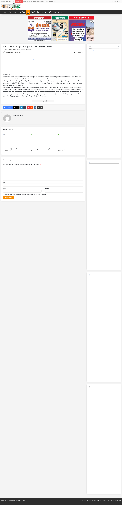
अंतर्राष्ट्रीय (15, 12)
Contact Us (58, 12)
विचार (38, 12)
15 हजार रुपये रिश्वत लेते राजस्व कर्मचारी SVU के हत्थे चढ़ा (68, 149)
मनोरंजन (44, 12)
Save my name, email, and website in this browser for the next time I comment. (25, 194)
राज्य (28, 12)
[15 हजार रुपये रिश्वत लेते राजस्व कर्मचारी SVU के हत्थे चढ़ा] (70, 141)
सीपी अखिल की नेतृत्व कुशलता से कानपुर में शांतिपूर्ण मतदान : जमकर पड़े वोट (43, 149)
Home (4, 12)
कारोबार (22, 12)
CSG (24, 500)
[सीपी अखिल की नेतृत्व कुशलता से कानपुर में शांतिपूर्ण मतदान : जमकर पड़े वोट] (43, 141)
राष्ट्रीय (9, 12)
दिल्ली (33, 12)
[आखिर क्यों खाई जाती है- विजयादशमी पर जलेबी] (15, 141)
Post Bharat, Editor (9, 52)
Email (5, 188)
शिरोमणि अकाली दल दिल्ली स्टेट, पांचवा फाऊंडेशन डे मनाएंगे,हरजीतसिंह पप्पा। (39, 1)
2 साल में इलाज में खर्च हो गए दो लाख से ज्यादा (43, 101)
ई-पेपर (50, 12)
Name (5, 182)
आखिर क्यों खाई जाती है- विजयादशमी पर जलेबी (11, 149)
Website (47, 188)
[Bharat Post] (11, 6)
